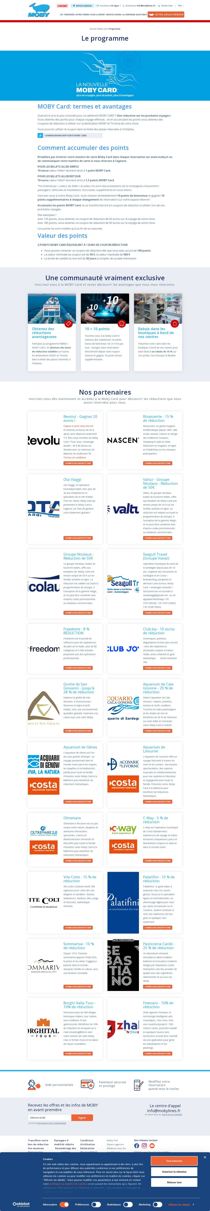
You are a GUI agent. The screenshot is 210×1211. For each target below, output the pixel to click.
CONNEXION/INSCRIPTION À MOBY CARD (65, 135)
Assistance (109, 5)
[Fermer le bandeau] (205, 1157)
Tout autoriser (174, 1161)
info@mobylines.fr (164, 1110)
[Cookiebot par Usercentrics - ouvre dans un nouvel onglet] (21, 1204)
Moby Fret (112, 1140)
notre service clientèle (172, 1114)
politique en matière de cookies (69, 1183)
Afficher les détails (179, 1204)
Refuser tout (174, 1182)
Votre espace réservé (169, 14)
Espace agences (84, 5)
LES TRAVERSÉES (67, 14)
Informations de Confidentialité (51, 1123)
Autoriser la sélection (174, 1171)
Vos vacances (36, 1148)
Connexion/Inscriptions (78, 463)
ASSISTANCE (141, 14)
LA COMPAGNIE (128, 14)
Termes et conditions (74, 457)
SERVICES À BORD (113, 14)
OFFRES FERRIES (82, 14)
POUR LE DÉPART (97, 14)
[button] (180, 5)
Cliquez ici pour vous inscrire (78, 425)
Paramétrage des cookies (65, 1150)
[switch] (96, 1204)
